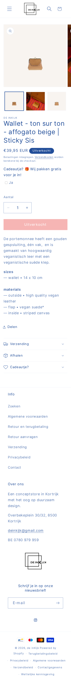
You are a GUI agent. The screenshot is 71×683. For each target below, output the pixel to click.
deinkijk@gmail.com (26, 530)
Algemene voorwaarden (28, 416)
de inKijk (33, 647)
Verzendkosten (44, 157)
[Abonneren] (57, 602)
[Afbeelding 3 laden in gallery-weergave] (56, 101)
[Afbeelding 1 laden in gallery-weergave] (14, 101)
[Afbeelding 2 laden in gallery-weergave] (35, 101)
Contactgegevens (50, 667)
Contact (14, 467)
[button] (9, 9)
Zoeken (14, 406)
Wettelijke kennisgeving (37, 674)
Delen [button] (12, 327)
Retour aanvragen (23, 437)
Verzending (17, 447)
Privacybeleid (19, 457)
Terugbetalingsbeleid (43, 653)
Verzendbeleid (23, 667)
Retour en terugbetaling (28, 427)
